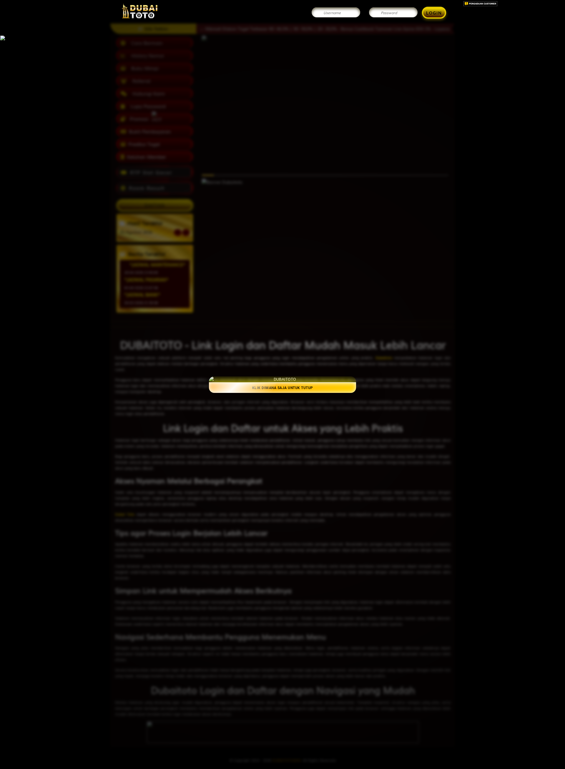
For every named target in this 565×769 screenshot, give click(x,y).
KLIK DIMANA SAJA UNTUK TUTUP (282, 388)
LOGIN (434, 13)
